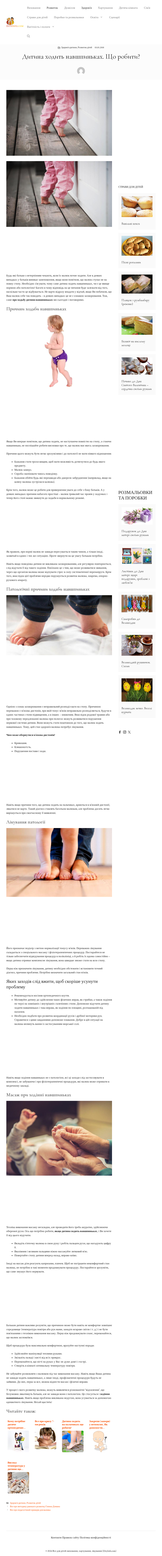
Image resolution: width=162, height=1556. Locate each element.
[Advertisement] (59, 250)
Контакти (56, 1537)
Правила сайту (70, 1537)
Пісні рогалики (131, 262)
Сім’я (147, 8)
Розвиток (52, 8)
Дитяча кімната (128, 8)
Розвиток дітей (85, 47)
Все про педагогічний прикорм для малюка (30, 1509)
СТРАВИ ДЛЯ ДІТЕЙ (130, 187)
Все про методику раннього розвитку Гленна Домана (35, 1506)
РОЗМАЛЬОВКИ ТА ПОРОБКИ (135, 495)
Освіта (94, 17)
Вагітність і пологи (38, 27)
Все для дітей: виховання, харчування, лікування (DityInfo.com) (84, 1551)
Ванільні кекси (131, 224)
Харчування (105, 8)
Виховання (33, 8)
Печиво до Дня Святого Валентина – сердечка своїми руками (137, 385)
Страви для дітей (37, 17)
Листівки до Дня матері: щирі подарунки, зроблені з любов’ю (136, 577)
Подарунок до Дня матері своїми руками (135, 533)
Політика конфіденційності (95, 1537)
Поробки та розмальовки (69, 17)
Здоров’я (86, 8)
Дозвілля (69, 8)
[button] (28, 36)
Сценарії (114, 17)
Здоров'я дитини (69, 47)
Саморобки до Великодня (131, 621)
